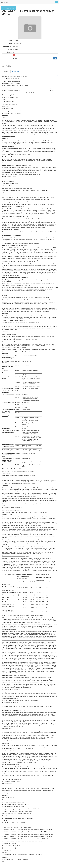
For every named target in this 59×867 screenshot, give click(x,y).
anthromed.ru (5, 2)
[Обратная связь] (56, 2)
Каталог (14, 2)
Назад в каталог (9, 8)
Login (55, 58)
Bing (57, 75)
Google (50, 75)
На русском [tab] (6, 71)
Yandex (53, 75)
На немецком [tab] (15, 71)
